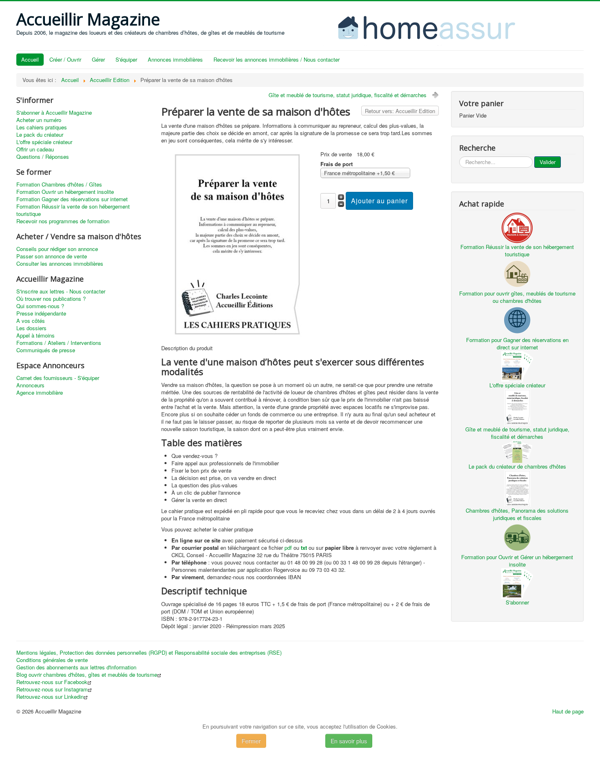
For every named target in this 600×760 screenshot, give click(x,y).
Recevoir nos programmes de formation (62, 221)
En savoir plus (349, 741)
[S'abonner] (517, 583)
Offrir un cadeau (35, 149)
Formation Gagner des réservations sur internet (72, 199)
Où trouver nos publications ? (51, 298)
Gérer (98, 59)
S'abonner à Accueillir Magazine (54, 112)
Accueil (30, 59)
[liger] (435, 27)
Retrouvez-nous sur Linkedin (50, 696)
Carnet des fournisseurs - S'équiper (57, 378)
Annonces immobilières (175, 59)
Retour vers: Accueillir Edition (400, 111)
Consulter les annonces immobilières (59, 263)
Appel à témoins (35, 335)
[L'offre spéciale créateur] (517, 365)
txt (304, 547)
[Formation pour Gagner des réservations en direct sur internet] (517, 319)
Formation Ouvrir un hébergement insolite (65, 192)
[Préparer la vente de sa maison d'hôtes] (237, 243)
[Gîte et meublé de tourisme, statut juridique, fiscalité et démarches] (517, 406)
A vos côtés (30, 320)
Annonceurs (30, 385)
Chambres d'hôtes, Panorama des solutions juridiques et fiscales (517, 514)
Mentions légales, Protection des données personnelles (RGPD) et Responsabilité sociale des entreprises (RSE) (149, 652)
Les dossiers (31, 328)
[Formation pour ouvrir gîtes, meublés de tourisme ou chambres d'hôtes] (517, 273)
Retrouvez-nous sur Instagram (52, 689)
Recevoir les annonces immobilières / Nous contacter (276, 59)
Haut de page (568, 711)
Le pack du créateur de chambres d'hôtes (517, 466)
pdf (288, 547)
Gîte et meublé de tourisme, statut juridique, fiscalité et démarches (348, 95)
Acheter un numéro (38, 120)
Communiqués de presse (45, 350)
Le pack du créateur (39, 134)
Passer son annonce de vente (51, 256)
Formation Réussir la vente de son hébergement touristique (73, 210)
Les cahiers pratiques (41, 127)
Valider (548, 162)
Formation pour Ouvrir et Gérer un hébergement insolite (517, 560)
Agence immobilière (39, 392)
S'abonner (517, 602)
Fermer (251, 741)
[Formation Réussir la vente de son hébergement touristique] (517, 227)
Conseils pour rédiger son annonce (57, 249)
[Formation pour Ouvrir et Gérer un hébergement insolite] (517, 536)
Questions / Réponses (42, 156)
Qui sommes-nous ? (40, 306)
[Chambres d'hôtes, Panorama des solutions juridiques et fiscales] (517, 487)
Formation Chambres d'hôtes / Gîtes (59, 184)
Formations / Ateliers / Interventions (58, 343)
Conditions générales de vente (52, 660)
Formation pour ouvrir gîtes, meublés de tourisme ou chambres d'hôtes (517, 296)
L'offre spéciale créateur (44, 142)
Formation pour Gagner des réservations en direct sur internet (517, 343)
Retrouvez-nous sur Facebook (51, 682)
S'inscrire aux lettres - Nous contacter (60, 291)
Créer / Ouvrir (65, 59)
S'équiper (126, 59)
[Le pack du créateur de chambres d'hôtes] (517, 451)
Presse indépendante (41, 313)
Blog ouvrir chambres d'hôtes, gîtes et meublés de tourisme (86, 674)
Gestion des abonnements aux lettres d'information (76, 667)
